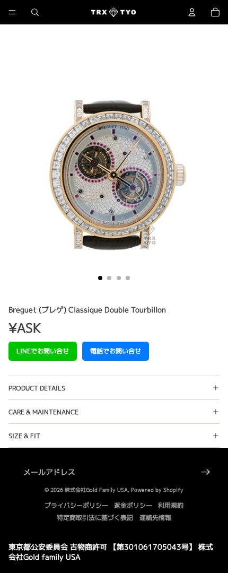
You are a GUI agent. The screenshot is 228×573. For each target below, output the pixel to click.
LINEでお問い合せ (42, 350)
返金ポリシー (133, 505)
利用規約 (170, 505)
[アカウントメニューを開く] (192, 12)
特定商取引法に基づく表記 (95, 517)
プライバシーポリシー (76, 505)
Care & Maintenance (43, 411)
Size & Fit (24, 435)
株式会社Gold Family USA (96, 489)
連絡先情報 (155, 517)
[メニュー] (12, 12)
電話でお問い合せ (115, 350)
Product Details (36, 388)
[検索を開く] (35, 12)
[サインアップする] (206, 472)
